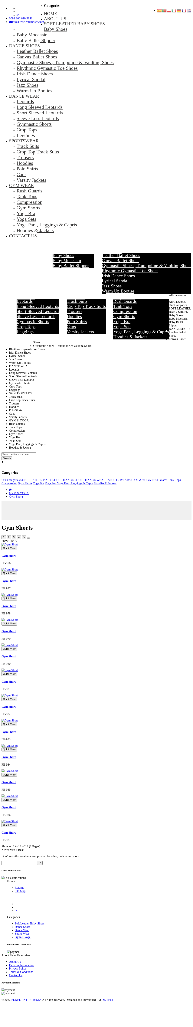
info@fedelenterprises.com (28, 21)
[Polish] (169, 11)
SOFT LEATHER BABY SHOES (41, 480)
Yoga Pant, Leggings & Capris (75, 483)
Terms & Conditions (21, 971)
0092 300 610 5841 (20, 18)
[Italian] (174, 11)
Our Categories (11, 480)
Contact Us (15, 975)
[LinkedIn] (16, 910)
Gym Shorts (25, 483)
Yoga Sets (51, 483)
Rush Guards (159, 480)
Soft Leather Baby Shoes (29, 923)
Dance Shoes (22, 926)
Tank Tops (174, 480)
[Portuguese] (164, 11)
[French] (184, 11)
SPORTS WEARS (119, 480)
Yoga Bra (38, 483)
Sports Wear (22, 933)
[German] (179, 11)
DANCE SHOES (73, 480)
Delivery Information (21, 965)
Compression (9, 483)
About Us (15, 961)
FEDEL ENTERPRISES (26, 999)
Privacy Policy (17, 968)
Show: (5, 540)
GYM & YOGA (141, 480)
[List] (28, 538)
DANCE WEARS (96, 480)
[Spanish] (159, 11)
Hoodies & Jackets (105, 483)
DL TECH (108, 999)
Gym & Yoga (23, 937)
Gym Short (9, 555)
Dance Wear (22, 930)
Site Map (20, 891)
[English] (189, 11)
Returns (19, 887)
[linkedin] (18, 15)
